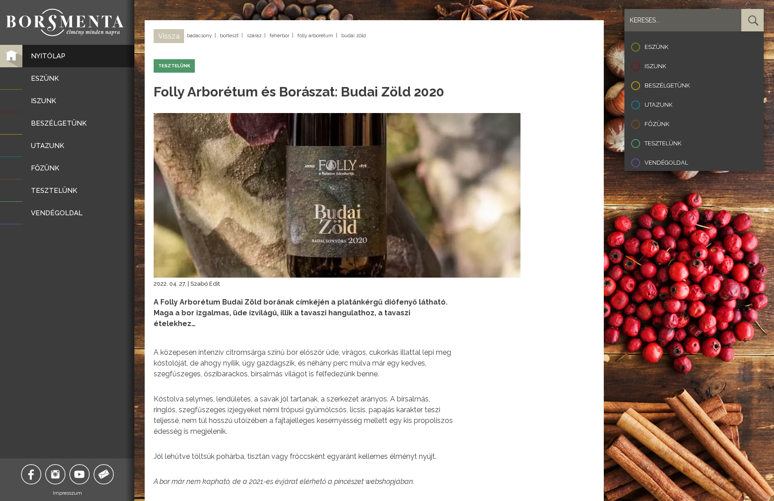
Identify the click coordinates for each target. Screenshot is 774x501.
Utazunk (658, 104)
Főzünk (657, 124)
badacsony (199, 36)
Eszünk (656, 47)
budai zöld (353, 36)
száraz (254, 36)
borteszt (229, 36)
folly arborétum (315, 36)
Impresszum (67, 493)
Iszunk (655, 66)
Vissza (169, 36)
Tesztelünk (663, 143)
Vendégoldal (666, 162)
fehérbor (279, 36)
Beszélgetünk (667, 85)
